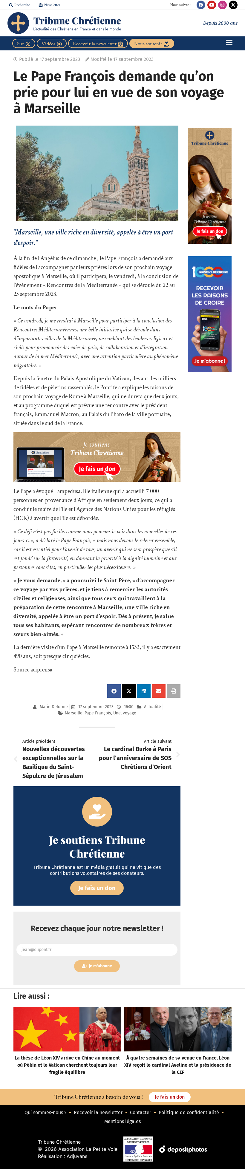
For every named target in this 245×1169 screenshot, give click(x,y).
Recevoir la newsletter (98, 1112)
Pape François (98, 713)
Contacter (140, 1112)
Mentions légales (122, 1121)
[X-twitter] (233, 5)
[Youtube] (211, 5)
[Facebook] (201, 5)
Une (117, 713)
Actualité (152, 706)
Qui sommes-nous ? (45, 1112)
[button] (114, 691)
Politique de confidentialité (189, 1112)
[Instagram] (222, 5)
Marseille (73, 713)
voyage (129, 713)
